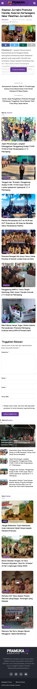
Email (4, 387)
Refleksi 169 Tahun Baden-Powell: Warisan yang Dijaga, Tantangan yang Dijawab (17, 598)
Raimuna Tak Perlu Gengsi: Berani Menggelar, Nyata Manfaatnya (16, 632)
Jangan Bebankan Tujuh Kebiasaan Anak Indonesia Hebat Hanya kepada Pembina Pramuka (16, 528)
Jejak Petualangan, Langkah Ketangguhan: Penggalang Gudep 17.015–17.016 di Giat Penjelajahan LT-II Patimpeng (18, 147)
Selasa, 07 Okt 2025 (18, 20)
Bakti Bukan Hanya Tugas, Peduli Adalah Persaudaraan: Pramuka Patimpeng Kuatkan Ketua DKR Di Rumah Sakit (18, 328)
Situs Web (5, 397)
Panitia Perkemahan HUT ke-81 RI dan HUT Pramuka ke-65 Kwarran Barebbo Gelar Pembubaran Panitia (17, 223)
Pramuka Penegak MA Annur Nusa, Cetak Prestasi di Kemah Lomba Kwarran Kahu (18, 257)
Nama (4, 378)
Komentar (6, 352)
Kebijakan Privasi (7, 682)
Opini (5, 521)
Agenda (6, 591)
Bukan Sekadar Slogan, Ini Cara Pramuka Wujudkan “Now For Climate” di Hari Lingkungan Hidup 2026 (17, 563)
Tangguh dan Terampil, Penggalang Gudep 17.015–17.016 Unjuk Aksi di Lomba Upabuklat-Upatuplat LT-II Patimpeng (16, 186)
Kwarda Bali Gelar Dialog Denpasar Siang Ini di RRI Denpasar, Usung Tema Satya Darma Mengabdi (22, 452)
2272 (13, 22)
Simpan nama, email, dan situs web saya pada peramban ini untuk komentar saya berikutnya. (19, 407)
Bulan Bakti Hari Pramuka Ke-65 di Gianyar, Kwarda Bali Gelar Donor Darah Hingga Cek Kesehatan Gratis (15, 442)
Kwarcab (6, 556)
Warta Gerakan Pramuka (13, 685)
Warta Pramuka (20, 682)
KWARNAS (5, 20)
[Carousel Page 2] (19, 39)
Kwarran (29, 20)
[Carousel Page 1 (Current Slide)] (17, 39)
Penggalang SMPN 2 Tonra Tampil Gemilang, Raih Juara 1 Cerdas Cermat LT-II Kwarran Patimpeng (17, 292)
